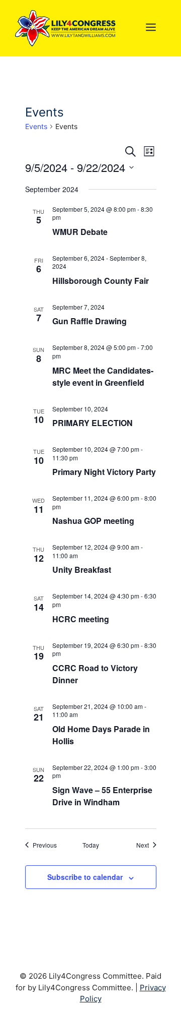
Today (90, 845)
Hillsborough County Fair (100, 280)
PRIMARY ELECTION (92, 423)
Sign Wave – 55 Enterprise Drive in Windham (102, 796)
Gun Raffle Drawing (89, 321)
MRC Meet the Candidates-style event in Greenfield (102, 376)
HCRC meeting (80, 619)
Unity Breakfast (81, 569)
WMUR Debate (80, 231)
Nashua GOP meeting (93, 520)
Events (36, 126)
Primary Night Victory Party (104, 471)
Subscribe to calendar (85, 877)
